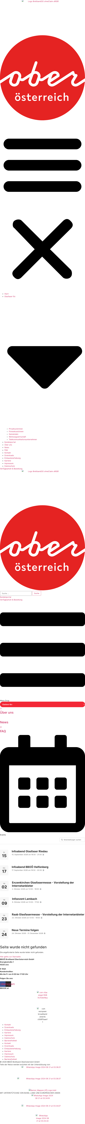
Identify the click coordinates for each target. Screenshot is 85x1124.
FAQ (6, 450)
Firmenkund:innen (16, 431)
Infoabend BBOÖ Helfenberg (30, 867)
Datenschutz (9, 466)
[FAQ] (1, 727)
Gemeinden (13, 434)
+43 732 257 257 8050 (24, 971)
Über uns (8, 445)
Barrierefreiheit (10, 1040)
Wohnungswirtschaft (17, 437)
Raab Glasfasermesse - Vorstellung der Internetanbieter (48, 914)
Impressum (9, 463)
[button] (42, 206)
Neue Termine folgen (25, 930)
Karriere (7, 461)
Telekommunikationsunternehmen (23, 439)
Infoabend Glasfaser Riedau (30, 851)
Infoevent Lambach (24, 898)
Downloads (9, 455)
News (6, 447)
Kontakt (7, 453)
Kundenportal (10, 442)
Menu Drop (4, 700)
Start (6, 294)
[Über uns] (1, 708)
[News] (1, 718)
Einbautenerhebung (12, 458)
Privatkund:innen (16, 429)
